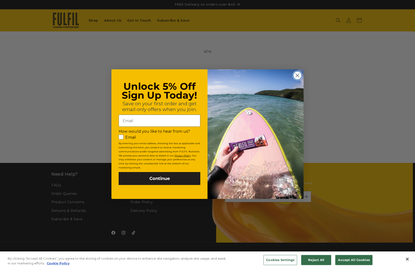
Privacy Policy (183, 155)
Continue (159, 178)
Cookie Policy (58, 263)
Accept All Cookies (354, 260)
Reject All (316, 260)
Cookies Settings (280, 260)
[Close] (407, 259)
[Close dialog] (297, 75)
